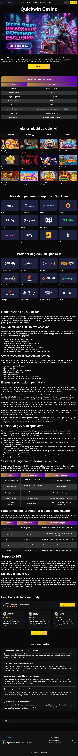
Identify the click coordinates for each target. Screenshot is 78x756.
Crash (47, 134)
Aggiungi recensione (67, 605)
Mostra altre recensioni (39, 633)
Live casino (28, 134)
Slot (66, 134)
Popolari (9, 134)
